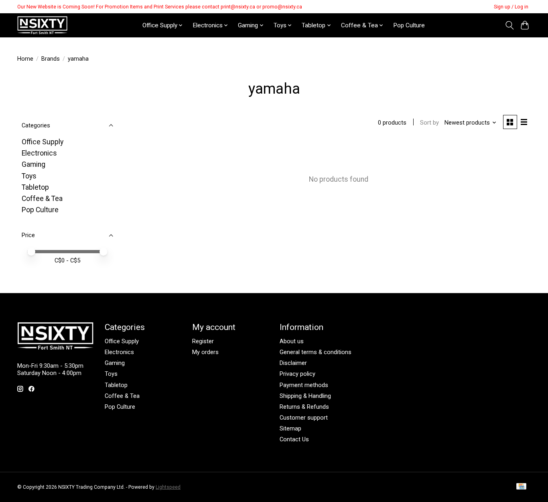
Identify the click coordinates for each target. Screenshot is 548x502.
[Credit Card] (521, 487)
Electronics (39, 153)
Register (203, 341)
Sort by (429, 122)
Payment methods (304, 385)
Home (25, 58)
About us (292, 341)
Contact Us (294, 439)
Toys (29, 176)
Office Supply (42, 142)
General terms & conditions (315, 352)
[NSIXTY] (42, 25)
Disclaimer (293, 363)
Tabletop (35, 187)
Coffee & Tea (42, 199)
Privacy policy (297, 373)
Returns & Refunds (304, 406)
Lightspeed (168, 487)
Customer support (304, 417)
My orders (205, 352)
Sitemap (290, 428)
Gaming (33, 164)
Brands (50, 58)
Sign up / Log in (511, 7)
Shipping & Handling (305, 396)
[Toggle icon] (509, 25)
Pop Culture (409, 25)
